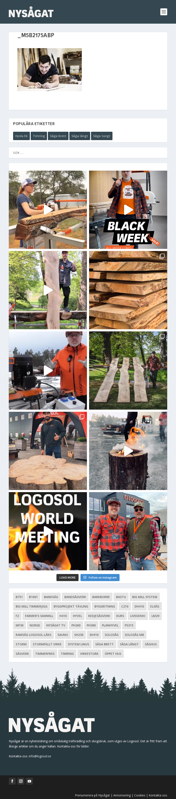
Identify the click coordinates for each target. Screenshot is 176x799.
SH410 (94, 635)
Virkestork (89, 654)
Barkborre (101, 597)
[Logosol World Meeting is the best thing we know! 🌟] (48, 531)
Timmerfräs (45, 654)
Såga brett (58, 136)
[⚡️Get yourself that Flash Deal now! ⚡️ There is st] (128, 290)
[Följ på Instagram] (20, 781)
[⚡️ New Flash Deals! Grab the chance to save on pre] (128, 370)
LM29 (155, 616)
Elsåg (154, 606)
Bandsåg (51, 597)
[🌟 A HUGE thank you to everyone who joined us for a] (128, 451)
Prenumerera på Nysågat (92, 795)
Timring (39, 136)
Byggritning (104, 606)
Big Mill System (144, 597)
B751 (19, 597)
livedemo (137, 616)
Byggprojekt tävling (71, 606)
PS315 (129, 625)
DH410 (139, 606)
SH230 (78, 635)
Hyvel (77, 616)
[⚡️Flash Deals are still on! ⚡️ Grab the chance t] (48, 290)
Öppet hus (113, 654)
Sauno (63, 635)
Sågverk (22, 654)
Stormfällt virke (47, 644)
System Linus (78, 644)
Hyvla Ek (21, 136)
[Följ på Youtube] (29, 781)
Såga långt (79, 136)
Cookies (140, 795)
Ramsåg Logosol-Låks (33, 635)
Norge (35, 625)
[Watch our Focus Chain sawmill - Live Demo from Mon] (48, 370)
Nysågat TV (55, 625)
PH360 (91, 625)
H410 (63, 616)
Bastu (121, 597)
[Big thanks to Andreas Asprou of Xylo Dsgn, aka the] (48, 451)
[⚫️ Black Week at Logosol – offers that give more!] (128, 210)
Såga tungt (101, 136)
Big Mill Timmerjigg (31, 606)
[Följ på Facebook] (12, 781)
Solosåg (111, 635)
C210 (124, 606)
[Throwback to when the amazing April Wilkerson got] (48, 210)
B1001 (33, 597)
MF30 (19, 625)
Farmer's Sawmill (39, 616)
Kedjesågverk (99, 616)
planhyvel (110, 625)
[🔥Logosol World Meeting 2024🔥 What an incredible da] (128, 531)
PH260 (75, 625)
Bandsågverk (75, 597)
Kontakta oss (158, 795)
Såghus (151, 644)
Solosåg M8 (134, 635)
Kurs (120, 616)
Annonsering (122, 795)
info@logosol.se (40, 756)
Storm (21, 644)
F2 (17, 616)
